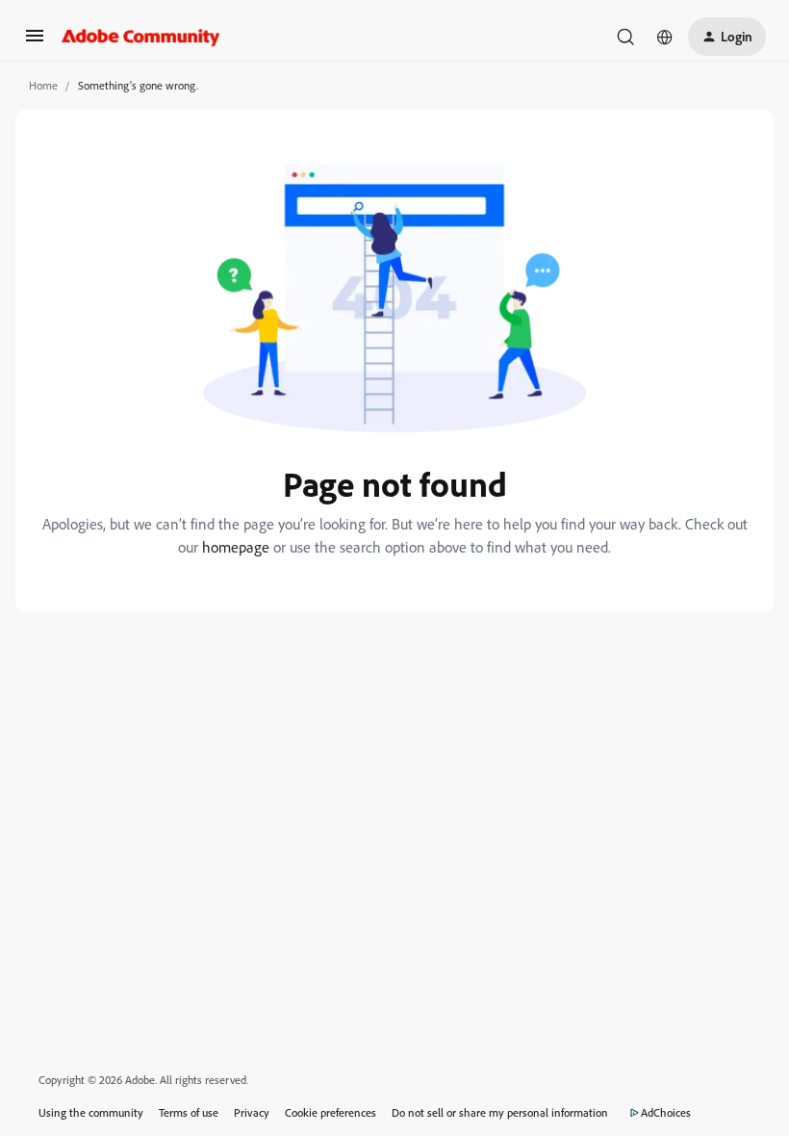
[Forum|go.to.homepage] (141, 36)
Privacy (251, 1112)
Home (43, 85)
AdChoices (666, 1112)
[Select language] (664, 36)
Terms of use (188, 1112)
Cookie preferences (330, 1112)
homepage (235, 546)
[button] (34, 41)
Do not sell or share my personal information (500, 1112)
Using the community (90, 1112)
